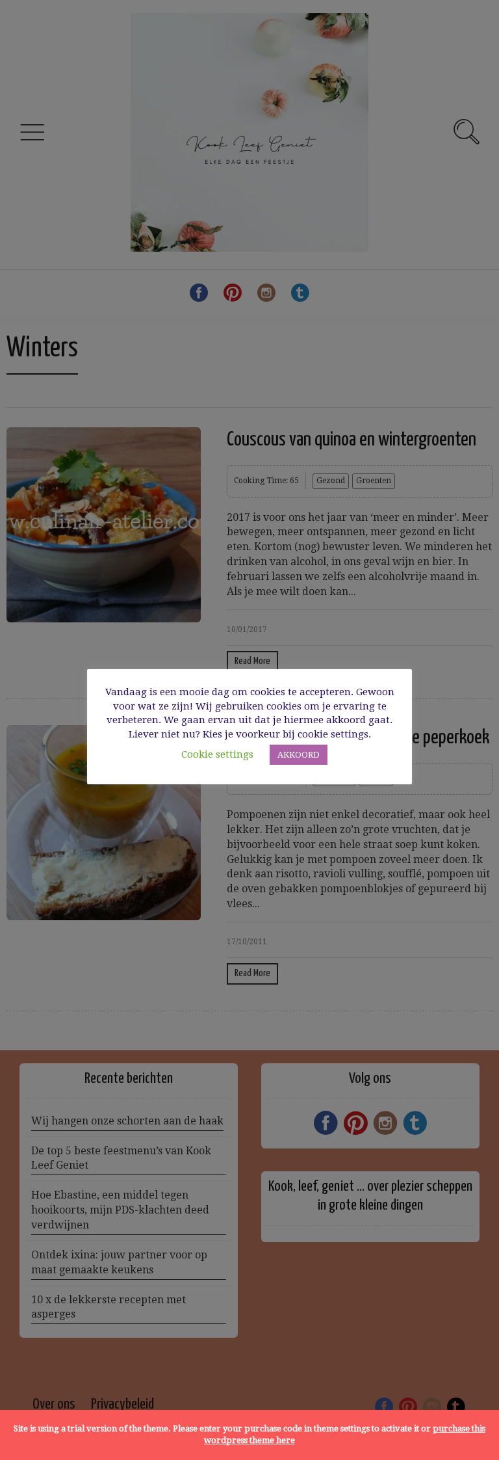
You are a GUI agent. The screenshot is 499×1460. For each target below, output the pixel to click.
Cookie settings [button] (217, 754)
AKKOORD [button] (298, 755)
